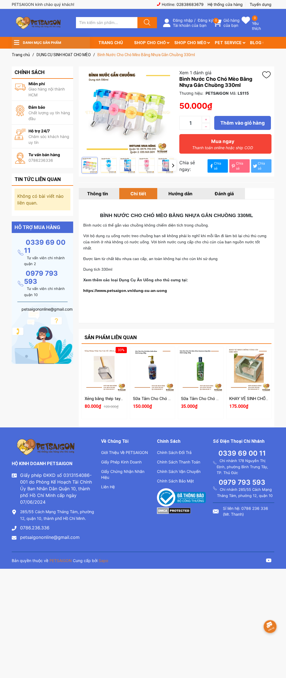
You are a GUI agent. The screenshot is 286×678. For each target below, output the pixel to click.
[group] (128, 111)
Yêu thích (256, 26)
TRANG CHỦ (110, 42)
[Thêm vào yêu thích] (267, 74)
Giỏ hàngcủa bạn (231, 23)
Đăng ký (205, 20)
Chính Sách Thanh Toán (178, 462)
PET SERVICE (228, 42)
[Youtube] (268, 561)
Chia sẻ (217, 165)
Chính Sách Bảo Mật (175, 481)
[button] (172, 165)
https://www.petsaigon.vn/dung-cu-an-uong (125, 290)
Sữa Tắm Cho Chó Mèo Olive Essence (216, 398)
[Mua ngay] (104, 379)
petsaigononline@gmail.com (50, 537)
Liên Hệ (108, 486)
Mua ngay (222, 144)
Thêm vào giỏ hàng (242, 123)
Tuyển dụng (260, 4)
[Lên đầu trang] (277, 654)
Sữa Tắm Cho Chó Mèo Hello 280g (165, 398)
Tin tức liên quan (38, 179)
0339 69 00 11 (242, 453)
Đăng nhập (183, 20)
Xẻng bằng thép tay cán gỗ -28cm (116, 398)
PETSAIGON (60, 560)
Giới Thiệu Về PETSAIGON (124, 452)
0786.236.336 (34, 527)
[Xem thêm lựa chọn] (152, 366)
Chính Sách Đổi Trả (174, 452)
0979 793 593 (41, 277)
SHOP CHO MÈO (190, 42)
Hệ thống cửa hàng (225, 4)
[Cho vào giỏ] (104, 353)
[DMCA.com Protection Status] (174, 510)
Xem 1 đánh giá (195, 72)
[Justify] (146, 22)
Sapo (103, 560)
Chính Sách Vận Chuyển (179, 471)
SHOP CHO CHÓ (150, 42)
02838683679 (190, 4)
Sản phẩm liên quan (110, 337)
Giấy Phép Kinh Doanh (121, 462)
